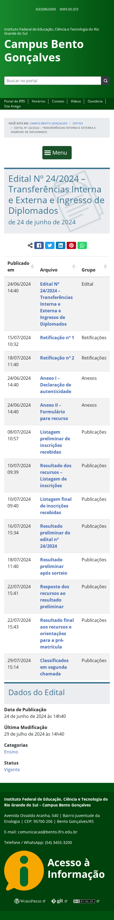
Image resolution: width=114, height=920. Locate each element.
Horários (38, 101)
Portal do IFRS (14, 101)
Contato (58, 101)
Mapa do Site (69, 9)
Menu (61, 152)
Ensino (11, 752)
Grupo (88, 270)
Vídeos (76, 101)
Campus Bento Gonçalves (48, 123)
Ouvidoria (95, 101)
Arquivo (49, 270)
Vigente (12, 769)
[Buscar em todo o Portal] (105, 80)
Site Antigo (12, 106)
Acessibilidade (46, 9)
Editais (78, 123)
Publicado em (18, 266)
